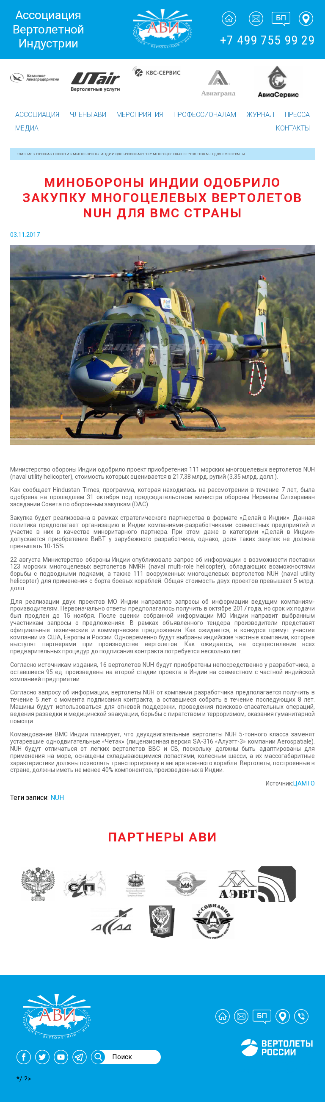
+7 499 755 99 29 (267, 40)
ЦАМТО (304, 783)
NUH (57, 798)
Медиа (27, 128)
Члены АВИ (88, 115)
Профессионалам (205, 115)
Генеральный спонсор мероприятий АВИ (276, 1066)
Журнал (260, 115)
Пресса (297, 115)
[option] (40, 83)
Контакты (293, 128)
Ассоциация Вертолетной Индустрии (48, 29)
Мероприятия (139, 115)
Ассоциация (37, 115)
